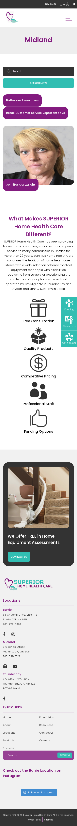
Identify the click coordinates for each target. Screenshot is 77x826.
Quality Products (39, 348)
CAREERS (50, 4)
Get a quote (69, 343)
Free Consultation (38, 321)
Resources (46, 725)
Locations (9, 732)
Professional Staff (38, 403)
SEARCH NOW (38, 83)
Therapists (69, 326)
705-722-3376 (12, 624)
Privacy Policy (34, 819)
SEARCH (65, 755)
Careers (44, 740)
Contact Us (46, 732)
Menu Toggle (68, 17)
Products (8, 740)
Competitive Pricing (38, 376)
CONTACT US (19, 556)
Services (8, 748)
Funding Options (38, 431)
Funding (69, 309)
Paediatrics (46, 717)
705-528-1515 (11, 656)
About (6, 725)
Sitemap (48, 819)
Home (7, 717)
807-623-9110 (11, 688)
